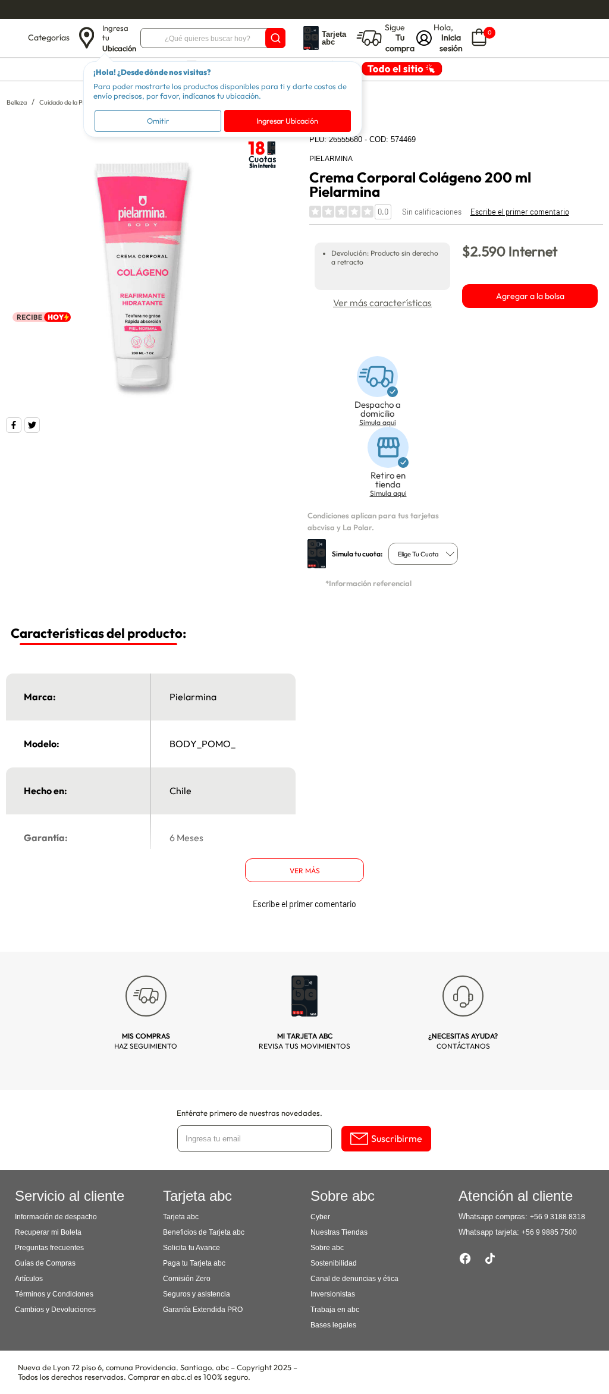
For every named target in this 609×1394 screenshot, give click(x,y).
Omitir (158, 120)
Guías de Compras (45, 1263)
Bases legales (333, 1325)
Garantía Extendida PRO (203, 1309)
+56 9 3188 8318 (557, 1217)
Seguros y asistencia (196, 1294)
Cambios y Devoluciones (55, 1309)
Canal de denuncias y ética (354, 1279)
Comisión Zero (187, 1279)
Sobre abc (327, 1248)
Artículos (29, 1279)
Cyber (320, 1217)
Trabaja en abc (334, 1309)
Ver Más (305, 870)
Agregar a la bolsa (530, 296)
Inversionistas (332, 1294)
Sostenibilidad (333, 1263)
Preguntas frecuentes (49, 1248)
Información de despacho (56, 1217)
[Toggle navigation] (15, 38)
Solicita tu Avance (191, 1248)
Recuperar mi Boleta (48, 1232)
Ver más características (382, 303)
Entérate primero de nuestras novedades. (249, 1113)
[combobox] (423, 554)
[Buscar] (275, 38)
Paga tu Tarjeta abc (194, 1263)
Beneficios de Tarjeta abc (203, 1232)
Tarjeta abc (181, 1217)
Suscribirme (396, 1138)
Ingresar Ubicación (287, 120)
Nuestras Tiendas (339, 1232)
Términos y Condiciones (54, 1294)
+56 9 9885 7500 (549, 1232)
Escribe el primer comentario (519, 211)
